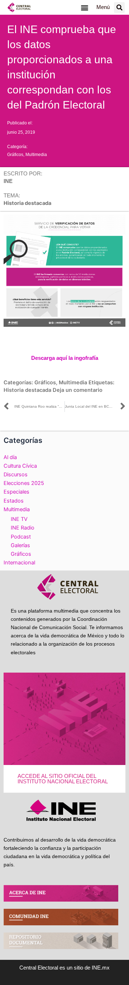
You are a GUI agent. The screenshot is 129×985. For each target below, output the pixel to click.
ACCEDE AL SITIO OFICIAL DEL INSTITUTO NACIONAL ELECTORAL (63, 778)
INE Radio (22, 527)
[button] (84, 7)
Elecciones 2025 (24, 483)
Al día (10, 457)
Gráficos (15, 154)
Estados (14, 501)
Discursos (16, 474)
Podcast (21, 536)
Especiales (16, 492)
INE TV (19, 519)
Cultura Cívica (20, 466)
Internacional (19, 562)
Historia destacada (27, 390)
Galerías (20, 545)
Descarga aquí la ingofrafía (64, 358)
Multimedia (36, 154)
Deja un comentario (77, 390)
